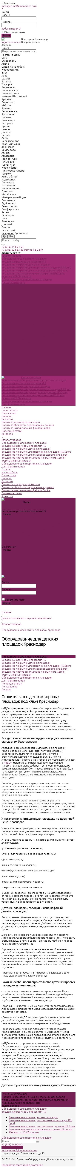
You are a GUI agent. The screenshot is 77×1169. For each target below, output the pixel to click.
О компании (8, 353)
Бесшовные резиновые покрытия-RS (23, 261)
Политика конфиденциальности (20, 300)
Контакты (7, 374)
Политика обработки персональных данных (27, 303)
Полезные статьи (11, 371)
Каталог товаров (11, 318)
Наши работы (9, 350)
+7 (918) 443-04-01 (12, 246)
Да (4, 236)
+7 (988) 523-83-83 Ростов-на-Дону (22, 249)
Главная (6, 347)
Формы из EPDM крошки (16, 276)
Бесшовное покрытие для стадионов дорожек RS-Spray (34, 270)
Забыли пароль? (11, 28)
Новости (6, 294)
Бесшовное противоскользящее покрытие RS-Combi (32, 273)
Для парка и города (13, 282)
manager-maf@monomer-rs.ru (19, 5)
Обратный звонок (12, 1147)
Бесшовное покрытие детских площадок (25, 264)
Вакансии (7, 297)
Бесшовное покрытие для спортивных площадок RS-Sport (36, 267)
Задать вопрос (10, 1105)
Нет (11, 236)
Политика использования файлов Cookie (25, 306)
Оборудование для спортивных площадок (26, 279)
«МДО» (7, 762)
